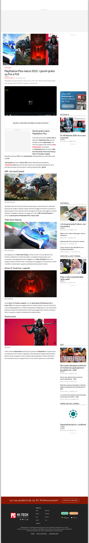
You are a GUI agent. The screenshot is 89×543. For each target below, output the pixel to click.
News (37, 510)
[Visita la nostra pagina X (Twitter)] (25, 520)
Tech (46, 520)
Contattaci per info (70, 500)
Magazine (38, 523)
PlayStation (9, 165)
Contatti (32, 533)
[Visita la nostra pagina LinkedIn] (23, 520)
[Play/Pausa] (7, 115)
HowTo (37, 520)
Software (47, 513)
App (37, 517)
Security (47, 517)
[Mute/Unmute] (10, 115)
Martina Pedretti (10, 78)
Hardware (47, 510)
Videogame (8, 67)
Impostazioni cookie (53, 533)
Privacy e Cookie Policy (42, 533)
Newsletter (73, 513)
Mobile (37, 513)
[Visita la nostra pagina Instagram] (20, 520)
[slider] (15, 115)
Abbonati (64, 513)
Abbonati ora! (68, 106)
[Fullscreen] (54, 115)
